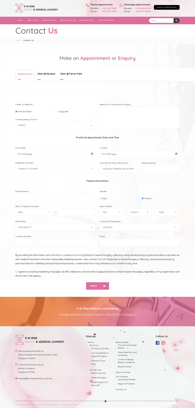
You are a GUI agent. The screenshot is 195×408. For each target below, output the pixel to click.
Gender (103, 191)
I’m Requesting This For (26, 119)
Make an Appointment (167, 7)
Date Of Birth (106, 206)
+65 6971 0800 (109, 11)
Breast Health (66, 20)
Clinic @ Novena (46, 73)
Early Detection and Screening (127, 353)
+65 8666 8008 (143, 8)
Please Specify (149, 163)
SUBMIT (94, 286)
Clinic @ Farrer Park (71, 73)
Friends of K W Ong (98, 362)
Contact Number (23, 236)
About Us (31, 20)
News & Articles (86, 20)
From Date (20, 148)
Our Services (48, 20)
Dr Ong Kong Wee (99, 348)
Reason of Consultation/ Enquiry (115, 104)
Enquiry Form (25, 73)
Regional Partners (126, 383)
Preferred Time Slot (24, 163)
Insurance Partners (127, 379)
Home (20, 20)
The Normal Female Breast (127, 346)
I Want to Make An (24, 104)
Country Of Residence (110, 221)
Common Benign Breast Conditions (126, 361)
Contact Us (121, 389)
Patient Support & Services (99, 384)
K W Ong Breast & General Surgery (99, 354)
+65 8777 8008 (143, 11)
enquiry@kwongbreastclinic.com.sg (35, 378)
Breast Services (98, 373)
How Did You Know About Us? (114, 163)
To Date (103, 148)
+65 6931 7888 (109, 8)
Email (102, 236)
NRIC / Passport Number (27, 206)
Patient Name (21, 191)
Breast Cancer (124, 366)
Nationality (20, 221)
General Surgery (98, 377)
